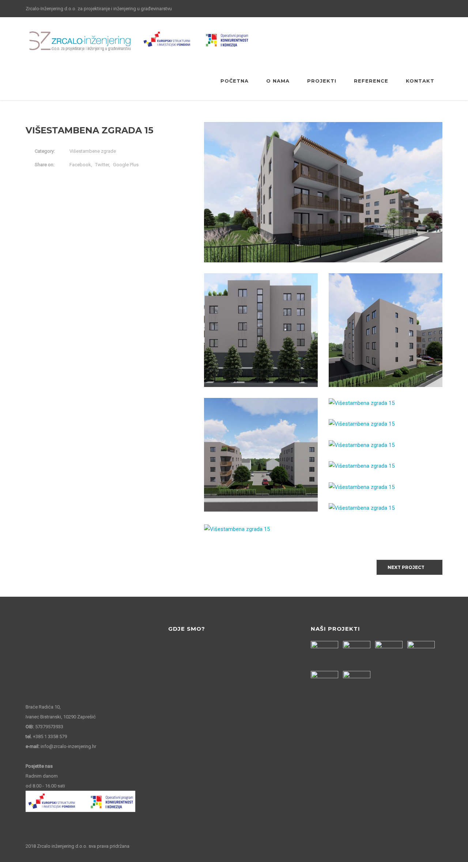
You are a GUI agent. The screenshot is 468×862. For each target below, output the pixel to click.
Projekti (321, 81)
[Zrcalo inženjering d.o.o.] (80, 41)
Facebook (80, 164)
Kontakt (420, 81)
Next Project (406, 567)
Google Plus (126, 164)
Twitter (102, 164)
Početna (234, 81)
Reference (371, 81)
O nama (278, 81)
